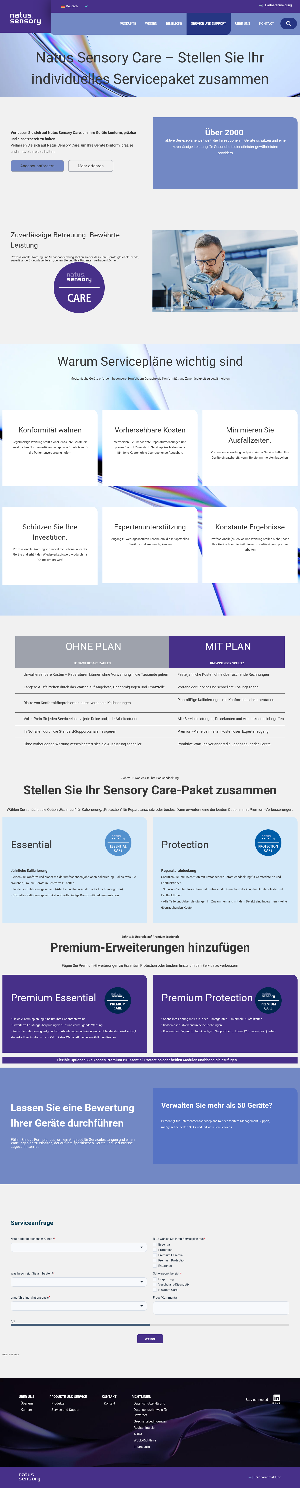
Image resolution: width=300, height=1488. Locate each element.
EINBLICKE (174, 24)
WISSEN (151, 24)
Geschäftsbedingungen (150, 1421)
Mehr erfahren (91, 165)
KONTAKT (266, 24)
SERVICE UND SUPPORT (208, 24)
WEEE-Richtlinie (145, 1440)
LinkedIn (276, 1403)
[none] (74, 6)
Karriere (26, 1410)
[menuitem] (74, 6)
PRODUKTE (128, 24)
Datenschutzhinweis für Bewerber (151, 1412)
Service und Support (65, 1410)
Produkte (57, 1403)
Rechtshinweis (144, 1428)
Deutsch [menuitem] (72, 6)
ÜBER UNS (242, 24)
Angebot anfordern (37, 165)
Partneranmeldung (278, 5)
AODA (138, 1434)
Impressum (142, 1447)
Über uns (27, 1403)
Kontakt (109, 1403)
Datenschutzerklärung (149, 1403)
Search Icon (288, 23)
